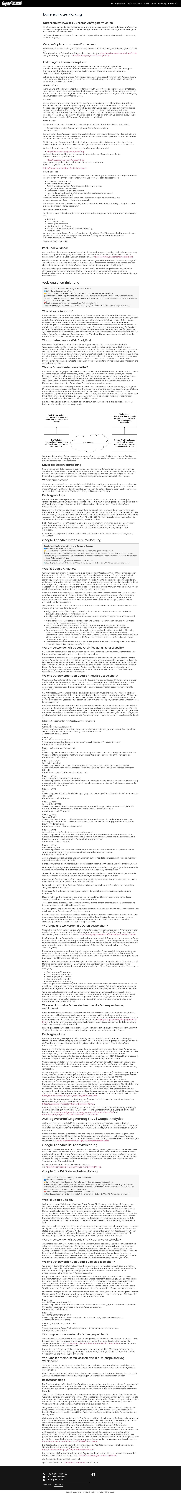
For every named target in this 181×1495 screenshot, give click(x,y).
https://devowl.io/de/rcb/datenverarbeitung (113, 257)
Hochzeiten (120, 3)
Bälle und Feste (135, 3)
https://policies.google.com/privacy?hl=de (118, 53)
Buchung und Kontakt (168, 3)
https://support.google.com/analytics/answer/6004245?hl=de (70, 1114)
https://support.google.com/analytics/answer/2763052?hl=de (73, 1167)
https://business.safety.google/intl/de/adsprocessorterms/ (68, 1104)
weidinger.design (109, 1492)
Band (153, 3)
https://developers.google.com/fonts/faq (65, 151)
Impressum (47, 1485)
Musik (146, 3)
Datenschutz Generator (74, 1462)
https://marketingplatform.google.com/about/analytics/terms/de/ (84, 1112)
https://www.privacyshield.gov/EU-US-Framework (64, 168)
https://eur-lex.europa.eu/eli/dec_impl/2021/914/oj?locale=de (69, 1095)
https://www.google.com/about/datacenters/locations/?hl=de (108, 934)
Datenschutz (58, 1485)
